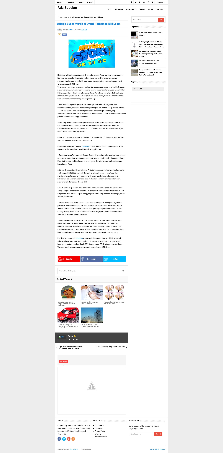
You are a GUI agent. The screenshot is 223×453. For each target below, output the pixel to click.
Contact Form (100, 425)
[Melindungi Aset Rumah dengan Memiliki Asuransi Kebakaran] (68, 292)
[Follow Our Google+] (140, 2)
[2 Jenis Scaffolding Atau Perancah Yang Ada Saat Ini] (92, 315)
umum (66, 17)
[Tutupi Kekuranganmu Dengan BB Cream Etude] (115, 292)
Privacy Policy (100, 431)
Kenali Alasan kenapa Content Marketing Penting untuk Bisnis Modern (150, 53)
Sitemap (98, 434)
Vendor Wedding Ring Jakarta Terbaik (110, 347)
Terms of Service (101, 437)
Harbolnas (86, 146)
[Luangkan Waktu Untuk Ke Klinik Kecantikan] (92, 292)
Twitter (114, 259)
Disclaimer (99, 428)
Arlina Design (154, 449)
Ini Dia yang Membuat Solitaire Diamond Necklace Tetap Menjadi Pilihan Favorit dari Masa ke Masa (151, 44)
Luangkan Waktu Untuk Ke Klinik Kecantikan (89, 303)
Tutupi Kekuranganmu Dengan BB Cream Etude (114, 303)
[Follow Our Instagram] (148, 2)
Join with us (161, 2)
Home (59, 17)
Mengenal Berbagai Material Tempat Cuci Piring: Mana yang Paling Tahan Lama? (150, 72)
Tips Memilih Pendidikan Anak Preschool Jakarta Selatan (70, 347)
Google (69, 259)
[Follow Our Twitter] (136, 2)
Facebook (91, 259)
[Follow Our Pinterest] (152, 2)
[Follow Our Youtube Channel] (144, 2)
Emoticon (63, 362)
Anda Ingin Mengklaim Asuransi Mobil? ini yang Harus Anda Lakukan (67, 326)
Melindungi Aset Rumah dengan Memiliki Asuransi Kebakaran (66, 303)
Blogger (163, 449)
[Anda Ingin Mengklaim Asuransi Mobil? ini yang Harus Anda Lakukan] (68, 315)
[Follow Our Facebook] (131, 2)
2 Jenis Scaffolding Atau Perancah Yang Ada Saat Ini (89, 325)
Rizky (70, 336)
